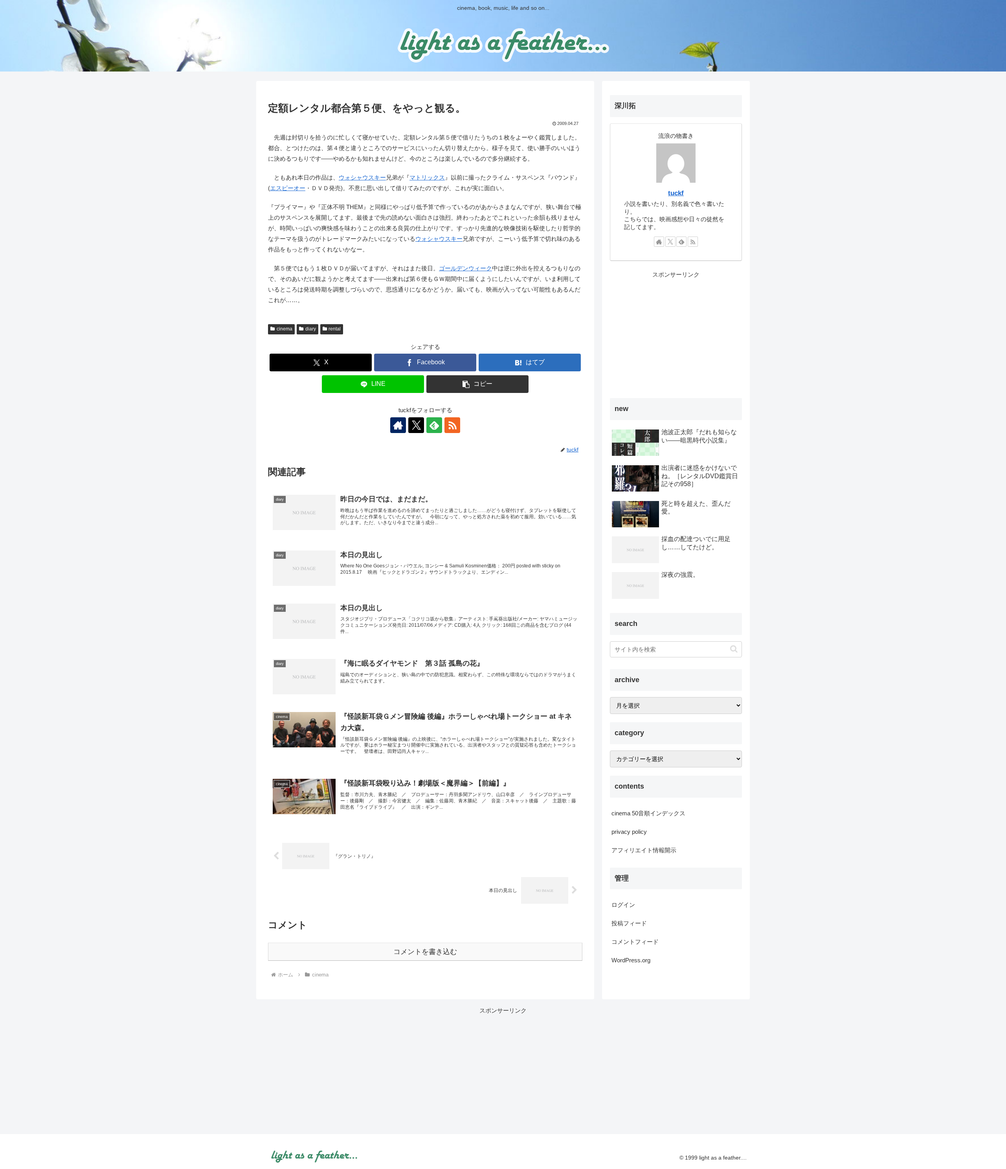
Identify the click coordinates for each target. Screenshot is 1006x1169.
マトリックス (427, 177)
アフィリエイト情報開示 (643, 850)
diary (310, 329)
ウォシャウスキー (362, 177)
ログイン (623, 904)
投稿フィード (629, 923)
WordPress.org (630, 960)
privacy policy (629, 831)
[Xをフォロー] (416, 425)
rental (335, 329)
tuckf (676, 192)
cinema (284, 329)
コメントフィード (635, 941)
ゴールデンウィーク (465, 268)
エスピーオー (287, 188)
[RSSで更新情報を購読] (452, 425)
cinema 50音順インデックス (648, 813)
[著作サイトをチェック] (398, 425)
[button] (477, 384)
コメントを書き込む (425, 952)
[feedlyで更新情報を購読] (434, 425)
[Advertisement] (676, 335)
